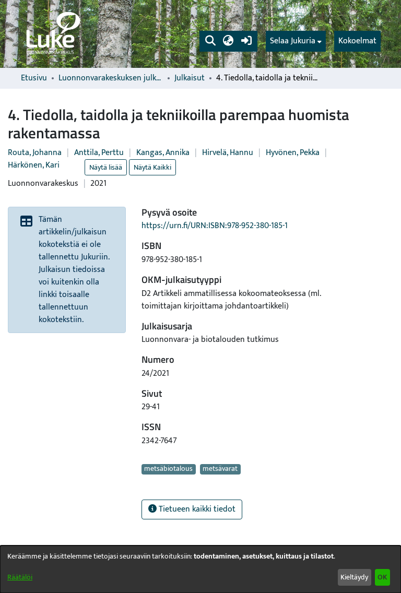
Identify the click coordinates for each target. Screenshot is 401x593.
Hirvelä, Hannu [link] (227, 153)
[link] (52, 34)
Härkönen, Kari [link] (34, 165)
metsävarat (220, 469)
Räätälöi (19, 577)
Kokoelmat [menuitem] (357, 41)
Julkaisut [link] (189, 78)
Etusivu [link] (34, 78)
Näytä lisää (105, 167)
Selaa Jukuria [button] (292, 41)
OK (382, 577)
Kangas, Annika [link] (163, 153)
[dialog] (200, 569)
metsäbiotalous (168, 469)
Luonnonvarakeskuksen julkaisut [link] (110, 78)
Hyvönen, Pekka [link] (293, 153)
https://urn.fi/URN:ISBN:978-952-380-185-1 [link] (214, 226)
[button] (210, 41)
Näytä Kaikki (152, 167)
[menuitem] (296, 41)
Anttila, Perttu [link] (99, 153)
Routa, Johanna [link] (35, 153)
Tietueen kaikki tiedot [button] (196, 509)
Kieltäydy (354, 577)
